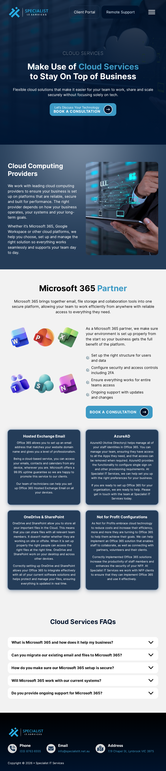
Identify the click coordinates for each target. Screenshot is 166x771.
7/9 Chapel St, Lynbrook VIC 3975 (131, 751)
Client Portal (84, 12)
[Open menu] (151, 12)
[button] (83, 642)
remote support (120, 12)
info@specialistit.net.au (74, 751)
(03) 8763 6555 (30, 751)
